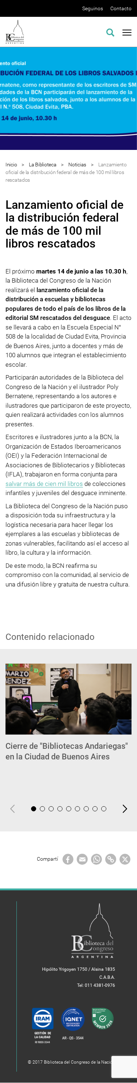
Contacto (121, 8)
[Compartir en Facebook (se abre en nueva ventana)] (68, 858)
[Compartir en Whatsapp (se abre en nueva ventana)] (96, 858)
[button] (33, 808)
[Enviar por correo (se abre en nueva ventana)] (82, 858)
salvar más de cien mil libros (44, 483)
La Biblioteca (42, 164)
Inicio (11, 164)
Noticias (77, 164)
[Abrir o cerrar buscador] (110, 31)
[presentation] (12, 808)
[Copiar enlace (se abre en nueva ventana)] (110, 858)
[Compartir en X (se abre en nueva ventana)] (125, 858)
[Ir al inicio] (14, 31)
